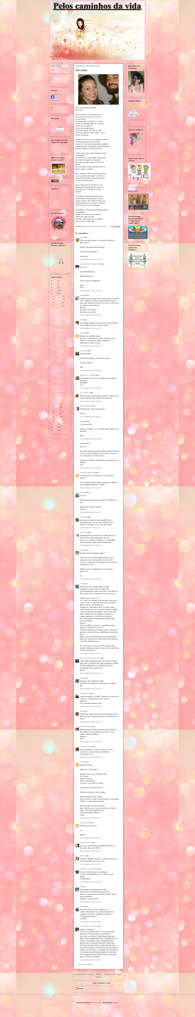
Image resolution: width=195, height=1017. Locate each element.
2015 (55, 281)
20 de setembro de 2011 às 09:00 (90, 439)
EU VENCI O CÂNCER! (88, 926)
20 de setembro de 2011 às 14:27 (90, 527)
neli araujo (83, 350)
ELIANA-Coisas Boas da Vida (90, 658)
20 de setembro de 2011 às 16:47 (90, 653)
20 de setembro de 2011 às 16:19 (90, 545)
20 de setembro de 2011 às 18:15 (90, 688)
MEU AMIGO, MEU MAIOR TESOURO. (59, 322)
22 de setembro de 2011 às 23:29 (90, 922)
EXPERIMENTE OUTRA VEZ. (59, 333)
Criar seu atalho (55, 100)
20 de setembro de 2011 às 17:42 (90, 673)
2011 (55, 293)
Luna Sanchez (85, 823)
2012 (55, 290)
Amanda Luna (85, 693)
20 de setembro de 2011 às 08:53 (90, 416)
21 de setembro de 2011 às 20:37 (90, 902)
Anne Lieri (83, 532)
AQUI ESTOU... (59, 387)
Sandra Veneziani (86, 746)
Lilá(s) (82, 678)
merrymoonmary (96, 1002)
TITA (82, 711)
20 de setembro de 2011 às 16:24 (90, 579)
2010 (55, 424)
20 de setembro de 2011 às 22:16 (90, 851)
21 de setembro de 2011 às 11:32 (90, 864)
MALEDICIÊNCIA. (59, 382)
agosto (57, 404)
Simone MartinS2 (86, 842)
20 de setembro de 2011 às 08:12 (90, 370)
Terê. (81, 320)
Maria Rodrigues (85, 726)
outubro (58, 302)
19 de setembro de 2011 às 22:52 (90, 328)
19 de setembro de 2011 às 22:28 (90, 315)
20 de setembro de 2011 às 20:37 (90, 818)
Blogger (115, 1002)
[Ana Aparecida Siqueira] (52, 98)
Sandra (82, 906)
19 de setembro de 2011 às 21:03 (90, 259)
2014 (55, 284)
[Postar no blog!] (114, 227)
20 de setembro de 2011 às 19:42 (90, 742)
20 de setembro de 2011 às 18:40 (90, 706)
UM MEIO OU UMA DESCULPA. (59, 397)
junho (57, 410)
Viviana (82, 762)
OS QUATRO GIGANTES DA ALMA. (59, 352)
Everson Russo (85, 393)
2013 (55, 287)
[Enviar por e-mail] (112, 227)
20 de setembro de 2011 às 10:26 (90, 468)
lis (80, 886)
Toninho (83, 295)
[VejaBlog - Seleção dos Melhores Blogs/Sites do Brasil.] (60, 79)
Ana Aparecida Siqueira (56, 94)
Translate (58, 70)
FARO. (57, 364)
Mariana (83, 856)
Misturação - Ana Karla (88, 375)
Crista (82, 583)
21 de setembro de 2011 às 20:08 (90, 882)
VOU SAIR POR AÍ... (59, 345)
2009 (55, 427)
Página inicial (99, 975)
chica (81, 237)
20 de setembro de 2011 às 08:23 (90, 388)
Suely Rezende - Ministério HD (90, 264)
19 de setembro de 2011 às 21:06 (90, 290)
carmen (82, 550)
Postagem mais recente (84, 974)
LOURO (83, 492)
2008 (55, 430)
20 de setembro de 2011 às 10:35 (90, 488)
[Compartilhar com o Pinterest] (119, 227)
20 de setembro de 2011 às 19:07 (90, 722)
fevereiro (58, 420)
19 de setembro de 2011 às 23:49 (90, 346)
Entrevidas (83, 517)
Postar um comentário (85, 964)
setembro (58, 306)
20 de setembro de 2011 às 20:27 (90, 757)
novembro (58, 299)
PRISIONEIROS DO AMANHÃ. (59, 369)
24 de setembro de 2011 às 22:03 (90, 960)
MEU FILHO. (58, 340)
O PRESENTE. (59, 376)
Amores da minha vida (87, 472)
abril (57, 414)
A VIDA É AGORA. (59, 359)
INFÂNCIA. (59, 391)
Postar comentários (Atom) (101, 983)
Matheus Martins (85, 406)
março (57, 417)
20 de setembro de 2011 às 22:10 (90, 838)
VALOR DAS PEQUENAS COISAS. (59, 311)
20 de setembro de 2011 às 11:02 (90, 512)
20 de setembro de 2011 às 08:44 (90, 401)
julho (57, 407)
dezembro (58, 296)
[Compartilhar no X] (115, 227)
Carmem (83, 333)
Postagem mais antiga (113, 974)
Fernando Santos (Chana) (88, 869)
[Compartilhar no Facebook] (117, 227)
